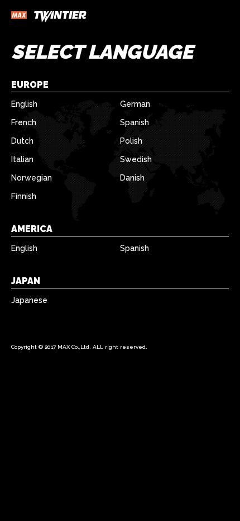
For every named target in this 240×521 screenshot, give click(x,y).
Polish (131, 140)
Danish (132, 177)
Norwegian (31, 177)
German (135, 104)
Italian (22, 159)
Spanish (134, 122)
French (23, 122)
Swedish (136, 159)
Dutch (22, 140)
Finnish (23, 196)
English (24, 104)
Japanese (29, 300)
